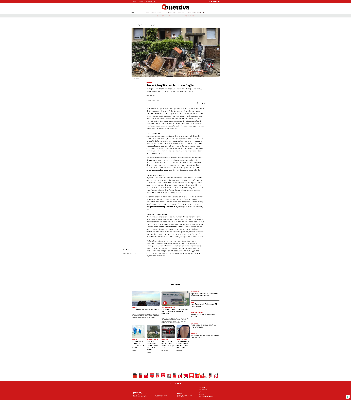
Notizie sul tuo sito (204, 393)
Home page (134, 25)
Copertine (140, 25)
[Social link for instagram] (214, 1)
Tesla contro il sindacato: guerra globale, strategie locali (168, 344)
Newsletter (149, 1)
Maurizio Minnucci (180, 350)
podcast (163, 16)
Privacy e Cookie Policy (206, 396)
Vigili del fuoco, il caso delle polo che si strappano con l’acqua (183, 344)
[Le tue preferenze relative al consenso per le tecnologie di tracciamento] (348, 397)
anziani (136, 253)
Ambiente (153, 12)
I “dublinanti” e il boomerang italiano (146, 309)
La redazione (141, 1)
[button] (197, 103)
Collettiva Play (201, 12)
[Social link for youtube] (216, 1)
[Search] (154, 1)
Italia (174, 12)
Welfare (170, 12)
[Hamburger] (133, 13)
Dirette (194, 12)
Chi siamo (202, 387)
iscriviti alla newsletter (175, 16)
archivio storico (190, 16)
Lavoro (147, 12)
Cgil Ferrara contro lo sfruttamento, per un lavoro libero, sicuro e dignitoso (175, 311)
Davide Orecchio (165, 350)
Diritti (165, 12)
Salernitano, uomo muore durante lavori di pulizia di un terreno (152, 345)
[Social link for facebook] (211, 1)
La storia (202, 395)
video (157, 16)
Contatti (134, 1)
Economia (159, 12)
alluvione (129, 253)
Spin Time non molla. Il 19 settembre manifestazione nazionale (204, 295)
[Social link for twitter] (209, 1)
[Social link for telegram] (219, 1)
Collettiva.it (137, 392)
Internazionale (181, 12)
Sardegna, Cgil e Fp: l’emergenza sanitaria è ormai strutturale (138, 344)
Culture (189, 12)
